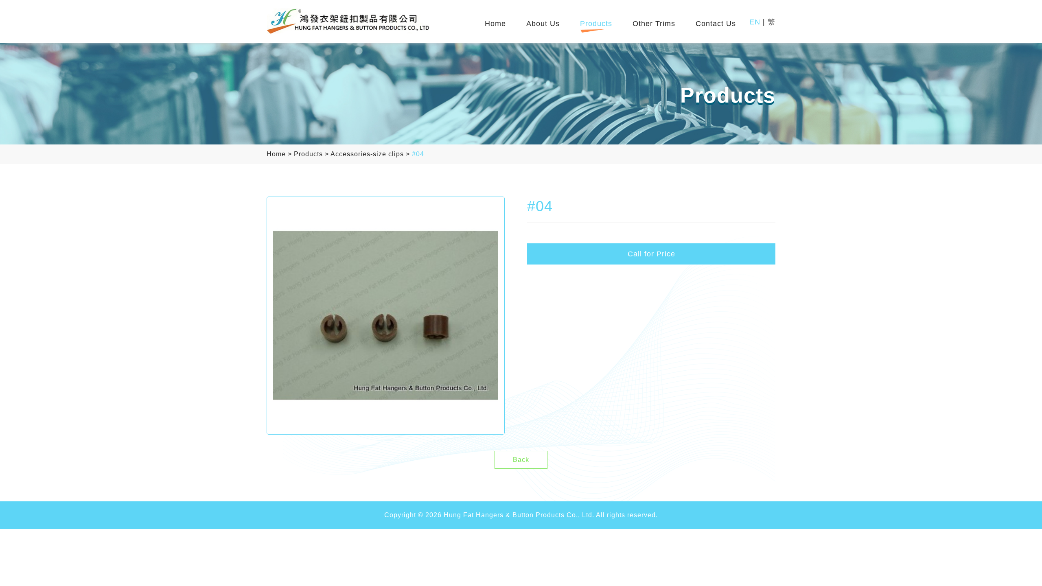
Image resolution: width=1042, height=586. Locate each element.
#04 (418, 154)
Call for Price (651, 254)
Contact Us (716, 24)
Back (521, 459)
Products (596, 24)
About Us (543, 24)
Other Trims (654, 24)
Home (495, 24)
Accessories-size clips (367, 154)
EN (754, 22)
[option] (386, 316)
